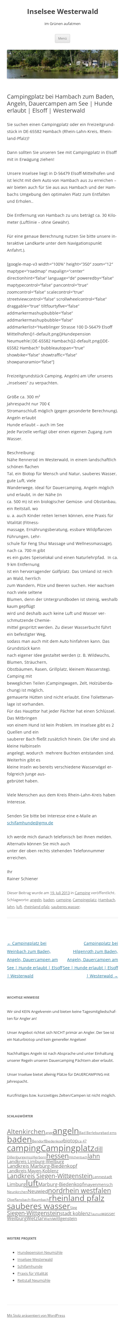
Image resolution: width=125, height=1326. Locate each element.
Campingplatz (85, 899)
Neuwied (38, 1191)
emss (28, 1157)
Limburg (16, 1184)
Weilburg (17, 1218)
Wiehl (48, 1218)
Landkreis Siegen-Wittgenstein (49, 1176)
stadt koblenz (75, 1213)
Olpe (11, 1199)
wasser (108, 1213)
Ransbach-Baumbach (32, 1199)
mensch (105, 1184)
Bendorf (38, 1141)
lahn (11, 906)
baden (48, 899)
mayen (90, 1184)
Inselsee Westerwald (62, 11)
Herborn (39, 1157)
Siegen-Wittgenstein (33, 1213)
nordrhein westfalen (79, 1190)
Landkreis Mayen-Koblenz (32, 1171)
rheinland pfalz (36, 906)
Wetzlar (35, 1218)
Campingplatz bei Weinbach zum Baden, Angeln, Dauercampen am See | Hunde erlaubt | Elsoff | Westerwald (34, 959)
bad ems (110, 1132)
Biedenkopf (54, 1141)
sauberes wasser (65, 906)
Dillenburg (15, 1157)
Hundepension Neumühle (40, 1252)
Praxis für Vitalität (32, 1273)
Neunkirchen (17, 1191)
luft (19, 906)
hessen (57, 1155)
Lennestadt (102, 1176)
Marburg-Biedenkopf (61, 1184)
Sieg (73, 1207)
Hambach (106, 899)
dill (98, 1149)
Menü (62, 38)
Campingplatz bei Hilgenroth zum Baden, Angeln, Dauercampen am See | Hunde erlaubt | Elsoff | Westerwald (90, 959)
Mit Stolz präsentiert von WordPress (36, 1315)
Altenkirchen (26, 1131)
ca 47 (82, 1141)
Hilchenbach (78, 1157)
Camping (82, 892)
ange (49, 1133)
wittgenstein (65, 1218)
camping (63, 899)
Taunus (95, 1214)
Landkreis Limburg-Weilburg (35, 1161)
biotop (70, 1140)
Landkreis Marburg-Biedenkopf (42, 1165)
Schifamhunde (29, 1266)
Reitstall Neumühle (33, 1280)
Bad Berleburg (91, 1132)
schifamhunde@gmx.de (30, 823)
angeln (36, 899)
